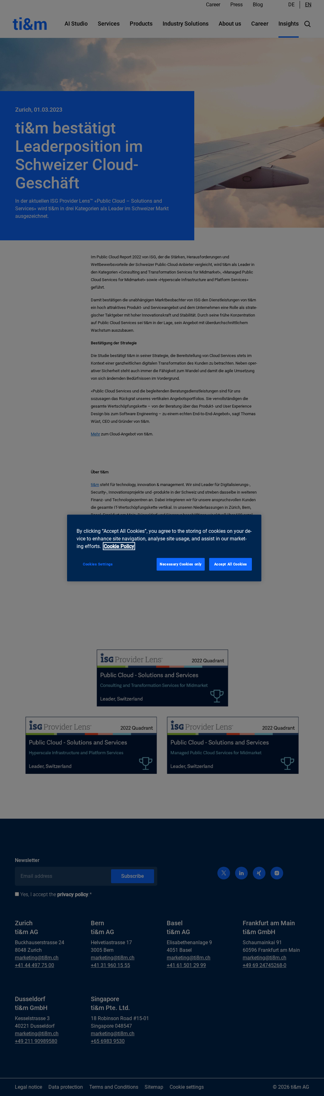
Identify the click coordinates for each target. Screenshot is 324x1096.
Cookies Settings (98, 564)
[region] (164, 548)
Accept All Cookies (230, 564)
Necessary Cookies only (181, 564)
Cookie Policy (119, 546)
